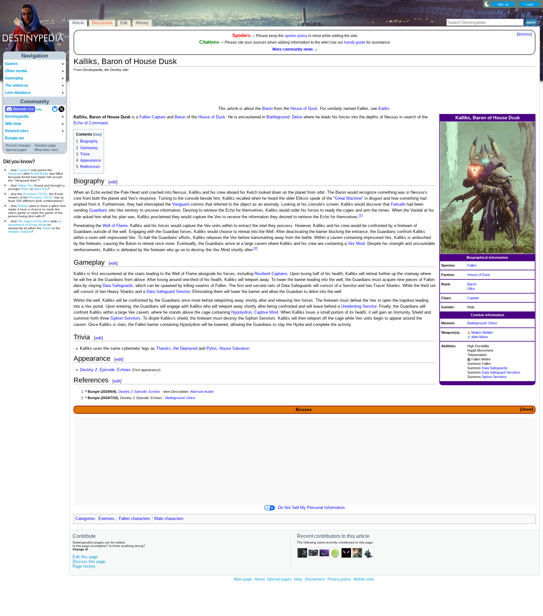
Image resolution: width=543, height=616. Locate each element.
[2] (255, 248)
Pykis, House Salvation (227, 348)
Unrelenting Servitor (358, 306)
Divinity (23, 206)
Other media (16, 71)
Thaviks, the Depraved (176, 348)
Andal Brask (39, 173)
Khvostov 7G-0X (35, 194)
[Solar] (468, 332)
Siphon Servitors (494, 377)
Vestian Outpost (19, 231)
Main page (243, 579)
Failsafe (398, 204)
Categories (85, 518)
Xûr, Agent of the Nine (34, 221)
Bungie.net (14, 138)
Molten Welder (482, 332)
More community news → (295, 49)
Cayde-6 (24, 170)
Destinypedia (17, 116)
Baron (267, 108)
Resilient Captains (271, 274)
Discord (19, 109)
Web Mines (479, 337)
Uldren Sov (26, 185)
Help (298, 579)
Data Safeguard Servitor (168, 291)
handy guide (354, 42)
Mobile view (364, 579)
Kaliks (384, 108)
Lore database (18, 92)
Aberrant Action (202, 391)
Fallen (471, 265)
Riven (25, 189)
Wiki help (13, 124)
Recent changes (18, 145)
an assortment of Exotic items (35, 222)
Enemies (106, 518)
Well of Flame (115, 226)
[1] (361, 215)
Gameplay (14, 78)
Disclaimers (315, 579)
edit (113, 182)
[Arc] (468, 337)
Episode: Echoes (115, 370)
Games (11, 64)
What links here (46, 150)
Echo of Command (90, 123)
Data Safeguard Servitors (501, 372)
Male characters (169, 518)
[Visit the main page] (35, 29)
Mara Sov (41, 189)
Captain (473, 298)
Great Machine (348, 198)
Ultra (470, 288)
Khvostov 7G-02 (40, 197)
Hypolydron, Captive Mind (254, 312)
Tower (46, 228)
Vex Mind (356, 243)
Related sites (17, 131)
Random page (45, 145)
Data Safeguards (494, 368)
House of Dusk (303, 108)
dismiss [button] (524, 34)
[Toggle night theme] (487, 4)
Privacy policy (339, 579)
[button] (526, 410)
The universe (16, 85)
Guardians (98, 210)
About (260, 579)
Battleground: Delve (482, 323)
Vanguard (15, 173)
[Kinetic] (468, 359)
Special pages (16, 150)
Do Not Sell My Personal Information (311, 507)
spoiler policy (296, 36)
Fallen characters (134, 518)
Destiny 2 (88, 370)
